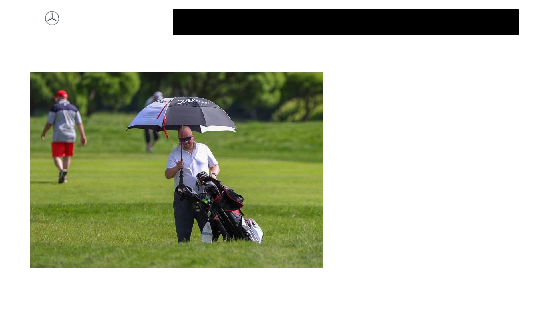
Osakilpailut (406, 22)
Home (211, 22)
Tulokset (482, 22)
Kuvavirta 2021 (371, 22)
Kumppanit (337, 22)
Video (504, 22)
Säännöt (435, 22)
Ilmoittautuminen (244, 22)
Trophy (458, 22)
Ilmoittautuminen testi (293, 22)
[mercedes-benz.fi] (52, 22)
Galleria (190, 22)
